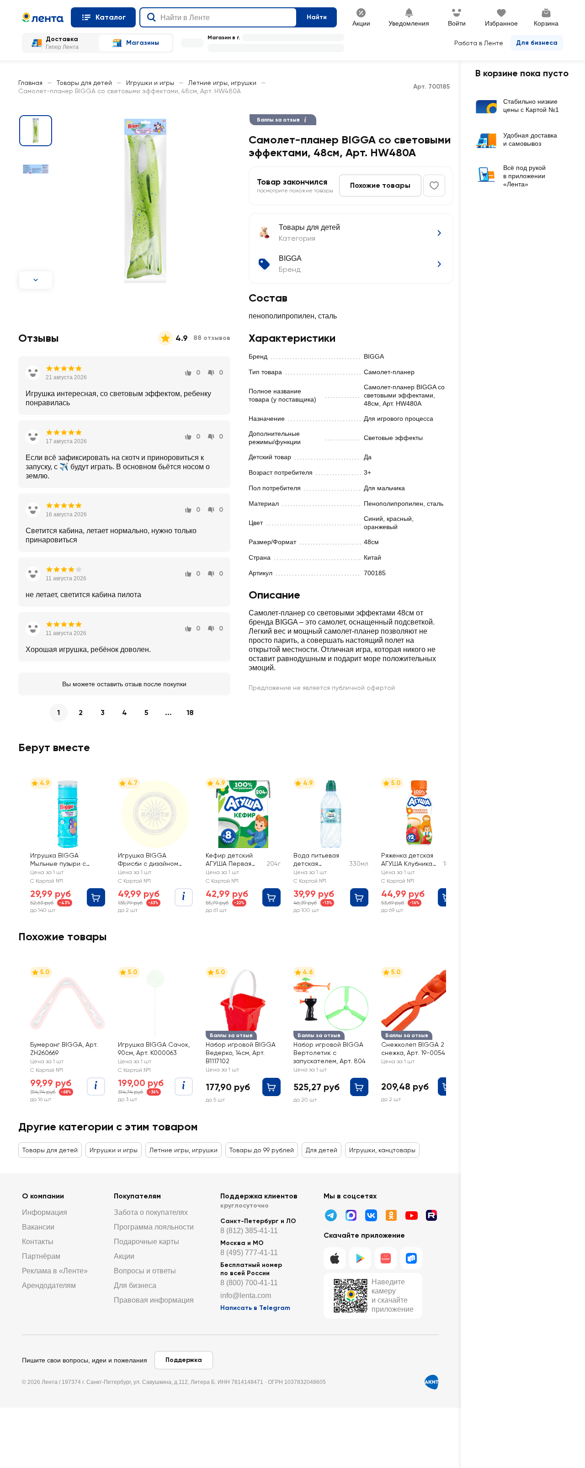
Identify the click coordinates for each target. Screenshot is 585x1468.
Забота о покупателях (151, 1212)
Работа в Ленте (478, 43)
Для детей (321, 1150)
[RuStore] (411, 1258)
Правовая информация (154, 1300)
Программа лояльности (154, 1227)
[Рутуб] (431, 1215)
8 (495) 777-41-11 (249, 1252)
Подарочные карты (146, 1241)
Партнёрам (41, 1256)
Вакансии (38, 1227)
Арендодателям (49, 1285)
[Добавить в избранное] (434, 185)
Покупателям (137, 1196)
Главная (30, 82)
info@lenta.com (245, 1295)
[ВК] (371, 1215)
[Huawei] (386, 1258)
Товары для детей (84, 82)
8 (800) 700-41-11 (249, 1283)
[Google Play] (360, 1258)
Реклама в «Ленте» (55, 1271)
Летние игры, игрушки (222, 82)
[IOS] (335, 1258)
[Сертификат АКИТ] (431, 1382)
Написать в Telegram (255, 1308)
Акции (124, 1256)
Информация (44, 1212)
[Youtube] (411, 1215)
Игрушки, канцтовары (382, 1150)
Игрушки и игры (150, 82)
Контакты (37, 1241)
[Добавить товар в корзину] (96, 897)
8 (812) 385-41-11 (249, 1231)
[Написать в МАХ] (351, 1215)
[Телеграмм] (331, 1215)
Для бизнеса (537, 43)
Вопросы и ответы (145, 1271)
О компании (43, 1196)
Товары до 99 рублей (261, 1150)
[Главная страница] (43, 17)
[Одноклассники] (391, 1215)
